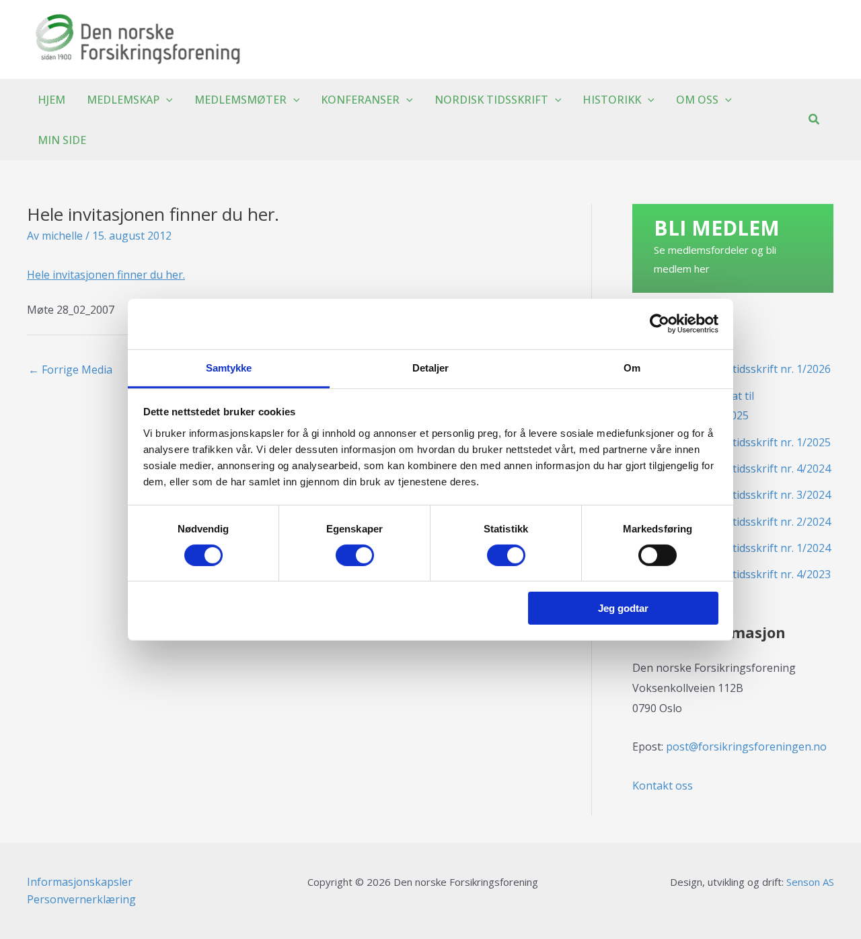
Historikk (612, 99)
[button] (166, 99)
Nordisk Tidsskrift (491, 99)
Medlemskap (123, 99)
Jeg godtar (623, 608)
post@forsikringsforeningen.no (746, 746)
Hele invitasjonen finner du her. (106, 274)
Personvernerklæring (81, 899)
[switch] (355, 555)
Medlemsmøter (240, 99)
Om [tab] (632, 367)
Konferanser (360, 99)
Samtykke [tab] (229, 367)
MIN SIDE (62, 140)
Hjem (51, 99)
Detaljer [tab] (430, 367)
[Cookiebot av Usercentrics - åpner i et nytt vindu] (659, 324)
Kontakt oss (662, 785)
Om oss (697, 99)
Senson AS (810, 882)
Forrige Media (70, 369)
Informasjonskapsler (80, 881)
